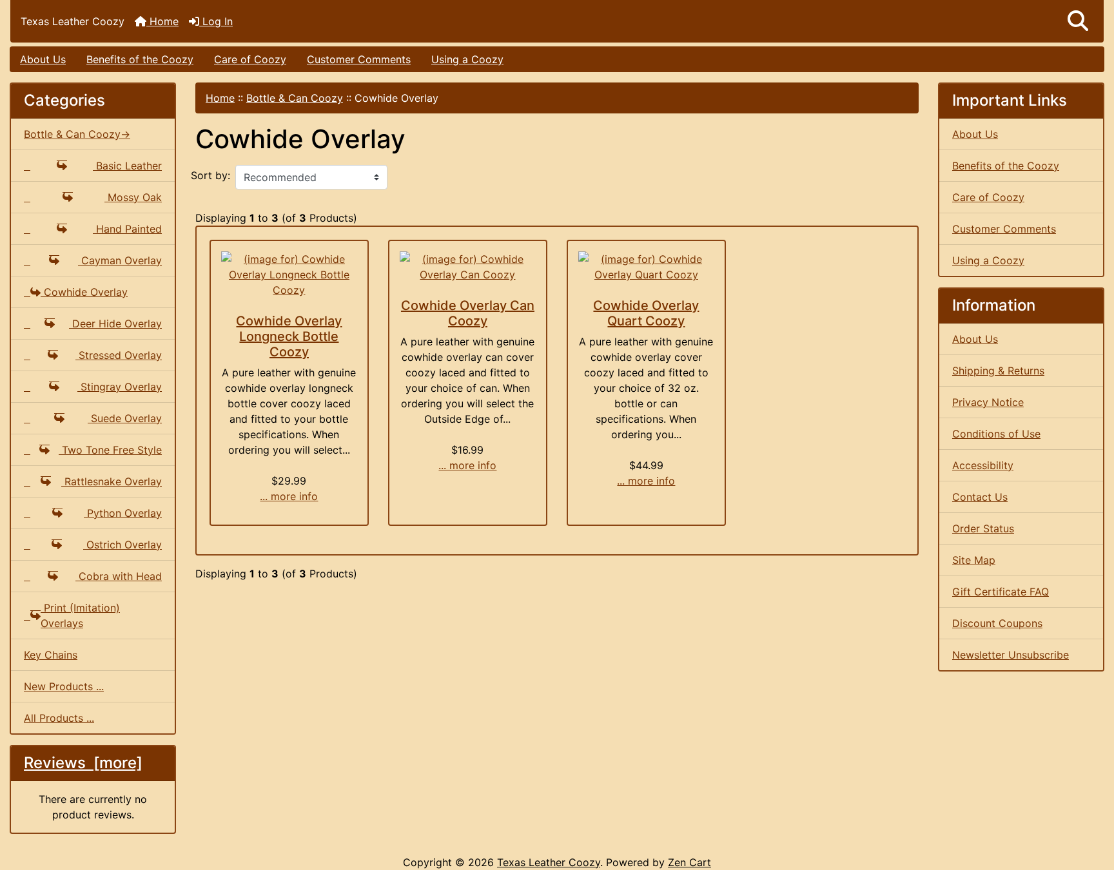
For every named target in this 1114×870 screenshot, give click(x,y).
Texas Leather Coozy (548, 862)
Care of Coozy (250, 59)
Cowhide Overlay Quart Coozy (646, 313)
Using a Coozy (467, 59)
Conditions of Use (996, 433)
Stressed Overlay (118, 355)
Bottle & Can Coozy (294, 98)
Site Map (973, 560)
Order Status (983, 528)
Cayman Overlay (120, 260)
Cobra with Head (118, 576)
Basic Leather (127, 165)
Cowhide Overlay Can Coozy (467, 313)
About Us (43, 59)
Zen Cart (689, 862)
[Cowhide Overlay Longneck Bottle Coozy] (289, 274)
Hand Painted (127, 228)
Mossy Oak (133, 197)
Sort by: (210, 175)
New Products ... (64, 686)
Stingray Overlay (119, 386)
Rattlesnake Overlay (111, 481)
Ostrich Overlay (122, 544)
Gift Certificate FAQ (1000, 591)
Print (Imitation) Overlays (80, 615)
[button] (1077, 21)
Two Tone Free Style (110, 449)
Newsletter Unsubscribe (1010, 654)
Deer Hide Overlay (115, 323)
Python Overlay (123, 513)
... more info (289, 496)
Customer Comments (359, 59)
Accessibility (982, 465)
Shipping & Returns (998, 370)
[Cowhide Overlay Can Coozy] (468, 266)
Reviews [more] (83, 762)
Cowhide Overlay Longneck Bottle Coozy (289, 336)
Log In (216, 21)
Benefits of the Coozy (139, 59)
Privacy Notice (988, 402)
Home (162, 21)
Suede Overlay (125, 418)
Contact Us (980, 496)
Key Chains (50, 654)
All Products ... (59, 717)
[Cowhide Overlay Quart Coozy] (646, 266)
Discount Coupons (997, 623)
